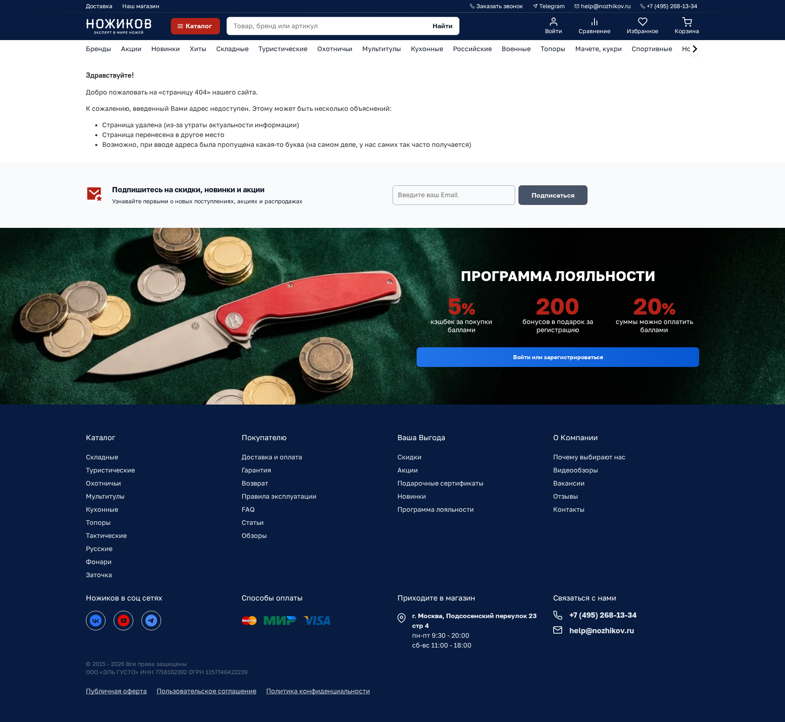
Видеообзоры (575, 470)
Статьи (253, 522)
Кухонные (102, 509)
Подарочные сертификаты (440, 483)
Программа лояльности (435, 509)
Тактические (106, 535)
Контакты (569, 509)
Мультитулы (105, 496)
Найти (443, 26)
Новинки (411, 496)
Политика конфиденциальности (318, 691)
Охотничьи (103, 483)
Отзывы (565, 496)
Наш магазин (140, 5)
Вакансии (569, 483)
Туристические (110, 470)
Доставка (99, 5)
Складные (102, 457)
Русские (99, 548)
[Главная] (118, 26)
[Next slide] (695, 49)
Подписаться (553, 195)
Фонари (99, 562)
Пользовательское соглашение (206, 691)
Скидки (409, 457)
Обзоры (254, 535)
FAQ (248, 509)
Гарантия (256, 470)
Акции (407, 470)
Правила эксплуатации (279, 496)
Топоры (98, 522)
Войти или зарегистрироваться (558, 356)
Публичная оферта (116, 691)
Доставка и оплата (272, 457)
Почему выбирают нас (589, 457)
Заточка (99, 575)
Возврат (255, 483)
